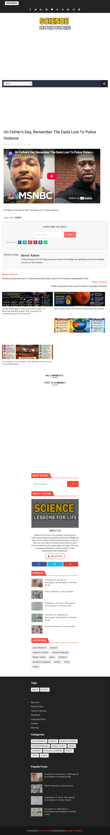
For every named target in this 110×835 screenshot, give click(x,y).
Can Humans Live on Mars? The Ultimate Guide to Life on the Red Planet (27, 363)
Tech (66, 662)
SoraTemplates (44, 831)
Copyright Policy (38, 719)
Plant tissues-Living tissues (59, 591)
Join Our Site (56, 556)
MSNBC (18, 217)
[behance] (68, 9)
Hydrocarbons (60, 653)
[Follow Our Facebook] (39, 564)
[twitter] (36, 9)
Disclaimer (35, 715)
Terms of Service (38, 711)
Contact (34, 723)
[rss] (63, 9)
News (28, 144)
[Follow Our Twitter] (55, 564)
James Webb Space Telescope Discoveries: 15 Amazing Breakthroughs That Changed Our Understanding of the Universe (23, 311)
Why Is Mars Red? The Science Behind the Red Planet (79, 309)
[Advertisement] (55, 56)
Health (53, 648)
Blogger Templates (74, 831)
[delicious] (79, 9)
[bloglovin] (52, 9)
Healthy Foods (41, 653)
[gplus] (41, 9)
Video (36, 667)
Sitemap (35, 727)
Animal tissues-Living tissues (60, 626)
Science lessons (42, 662)
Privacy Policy (37, 706)
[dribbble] (57, 9)
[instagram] (74, 9)
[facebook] (30, 9)
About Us (35, 702)
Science (62, 657)
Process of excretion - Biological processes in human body (61, 582)
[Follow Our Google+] (70, 564)
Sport (57, 662)
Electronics (39, 648)
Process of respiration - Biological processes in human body (61, 617)
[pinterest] (46, 9)
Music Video (39, 657)
